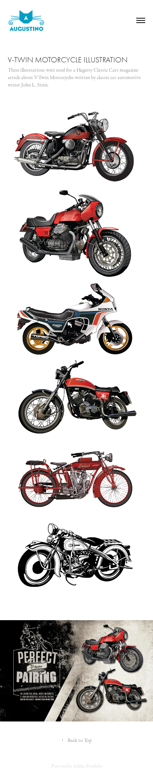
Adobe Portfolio (87, 766)
